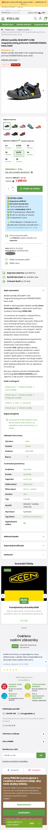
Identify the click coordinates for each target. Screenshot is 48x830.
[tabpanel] (24, 90)
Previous (4, 90)
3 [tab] (26, 628)
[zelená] (14, 126)
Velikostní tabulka (11, 536)
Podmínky (28, 8)
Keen (17, 403)
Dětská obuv (8, 24)
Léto (25, 494)
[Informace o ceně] (13, 181)
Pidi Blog (7, 570)
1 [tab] (22, 628)
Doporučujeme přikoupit (14, 545)
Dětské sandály (23, 30)
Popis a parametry (11, 290)
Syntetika (27, 469)
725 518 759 (5, 13)
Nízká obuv (28, 484)
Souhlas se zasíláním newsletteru (15, 761)
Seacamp (27, 403)
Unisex (28, 446)
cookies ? (6, 798)
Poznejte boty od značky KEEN (24, 607)
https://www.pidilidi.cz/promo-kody (22, 227)
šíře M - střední (29, 489)
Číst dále (24, 620)
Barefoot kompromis (32, 516)
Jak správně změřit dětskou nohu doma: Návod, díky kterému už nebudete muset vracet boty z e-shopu (23, 424)
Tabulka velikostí (27, 141)
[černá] (14, 133)
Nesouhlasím (24, 804)
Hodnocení (8, 554)
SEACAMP (29, 451)
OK (41, 755)
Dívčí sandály (10, 390)
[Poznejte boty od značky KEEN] (24, 583)
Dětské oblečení (23, 24)
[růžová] (22, 126)
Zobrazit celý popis (9, 60)
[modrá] (30, 126)
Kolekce (8, 403)
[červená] (22, 133)
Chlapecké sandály (13, 398)
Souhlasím (24, 812)
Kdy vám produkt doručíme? (17, 172)
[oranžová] (38, 126)
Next (43, 90)
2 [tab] (24, 628)
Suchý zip (27, 479)
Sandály (26, 499)
